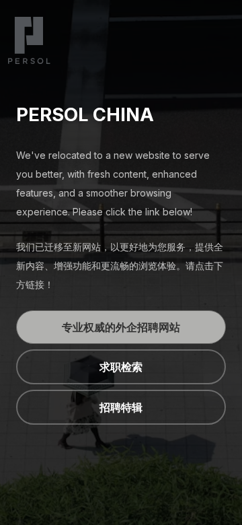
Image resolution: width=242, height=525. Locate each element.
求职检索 (121, 367)
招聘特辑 (121, 407)
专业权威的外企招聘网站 (121, 327)
